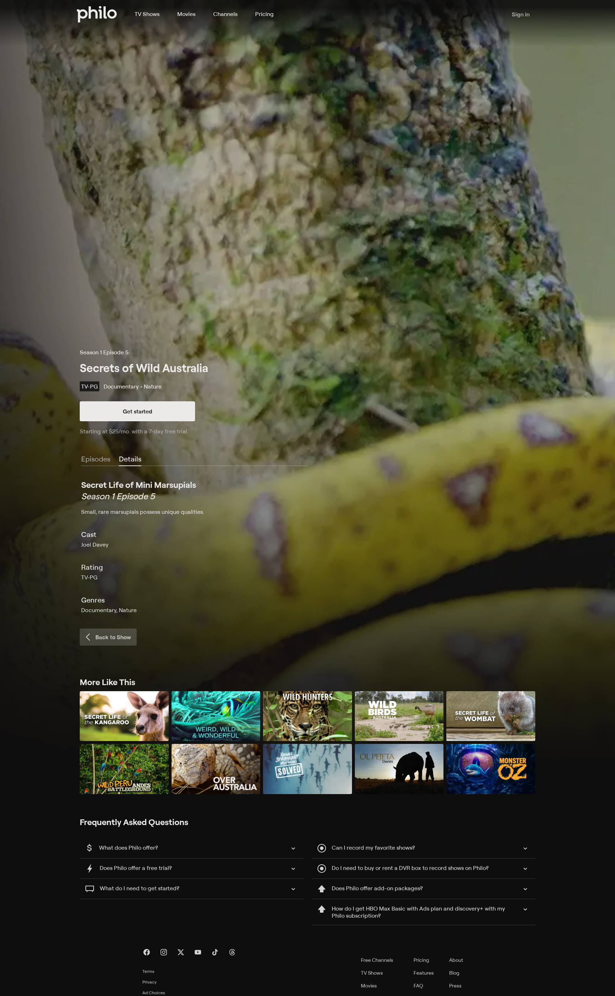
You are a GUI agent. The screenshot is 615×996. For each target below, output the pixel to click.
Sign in (521, 14)
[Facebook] (146, 952)
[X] (181, 952)
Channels (225, 13)
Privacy (149, 982)
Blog (454, 973)
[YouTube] (198, 952)
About (456, 960)
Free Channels (377, 960)
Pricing (264, 13)
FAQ (418, 985)
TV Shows (147, 13)
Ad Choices (153, 992)
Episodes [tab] (95, 458)
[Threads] (232, 952)
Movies (186, 13)
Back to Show (113, 637)
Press (455, 985)
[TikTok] (215, 952)
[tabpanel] (307, 546)
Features (424, 973)
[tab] (130, 459)
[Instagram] (163, 952)
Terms (148, 971)
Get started (137, 411)
